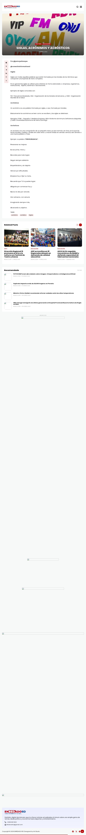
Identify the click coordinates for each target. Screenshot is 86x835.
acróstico (23, 215)
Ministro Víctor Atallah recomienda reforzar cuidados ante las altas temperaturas (43, 293)
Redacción (7, 259)
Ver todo (79, 270)
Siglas (31, 215)
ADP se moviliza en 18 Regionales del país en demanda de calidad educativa (41, 254)
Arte (5, 248)
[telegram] (6, 69)
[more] (6, 80)
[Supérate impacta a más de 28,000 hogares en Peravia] (8, 286)
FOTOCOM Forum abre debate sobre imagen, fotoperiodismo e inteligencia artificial (44, 274)
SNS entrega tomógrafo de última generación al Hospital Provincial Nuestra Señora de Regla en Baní (47, 303)
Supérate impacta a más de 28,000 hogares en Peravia (33, 283)
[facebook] (6, 62)
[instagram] (80, 831)
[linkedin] (6, 73)
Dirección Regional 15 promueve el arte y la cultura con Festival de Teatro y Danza (14, 254)
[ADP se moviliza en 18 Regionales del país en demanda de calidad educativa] (43, 237)
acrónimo (14, 215)
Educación (46, 44)
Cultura (38, 44)
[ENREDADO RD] (12, 6)
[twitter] (6, 66)
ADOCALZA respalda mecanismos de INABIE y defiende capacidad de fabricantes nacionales (68, 254)
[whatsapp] (6, 77)
